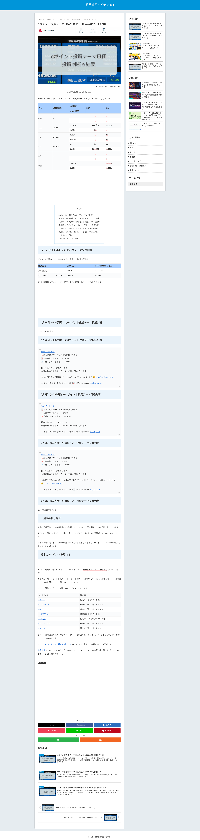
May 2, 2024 (95, 490)
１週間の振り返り (66, 235)
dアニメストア (44, 623)
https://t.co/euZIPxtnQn (53, 483)
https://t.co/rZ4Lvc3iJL (105, 377)
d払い (40, 609)
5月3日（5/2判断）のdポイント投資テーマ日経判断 (78, 232)
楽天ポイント (135, 170)
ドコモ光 (42, 619)
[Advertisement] (79, 187)
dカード (41, 600)
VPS (131, 148)
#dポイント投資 (47, 352)
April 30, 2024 (95, 383)
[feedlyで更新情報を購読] (58, 739)
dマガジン (42, 628)
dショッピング (44, 604)
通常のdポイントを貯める (69, 238)
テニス (132, 152)
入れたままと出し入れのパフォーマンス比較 (76, 215)
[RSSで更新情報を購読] (100, 739)
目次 (76, 209)
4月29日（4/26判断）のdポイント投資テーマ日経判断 (79, 218)
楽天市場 (41, 650)
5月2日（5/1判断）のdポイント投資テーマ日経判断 (78, 228)
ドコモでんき (44, 614)
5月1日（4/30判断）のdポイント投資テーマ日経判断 (79, 225)
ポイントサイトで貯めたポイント (57, 644)
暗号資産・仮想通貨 (138, 166)
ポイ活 (132, 157)
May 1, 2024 (95, 432)
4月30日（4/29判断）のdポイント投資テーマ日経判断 (79, 222)
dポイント (43, 663)
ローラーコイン (136, 161)
